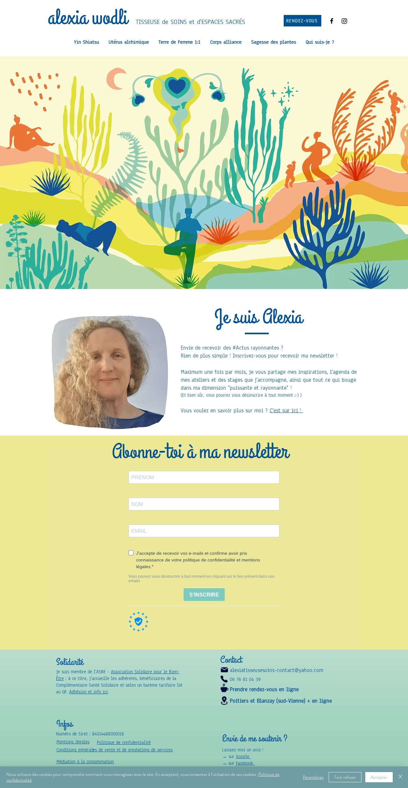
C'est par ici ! (286, 410)
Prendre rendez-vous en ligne (264, 689)
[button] (85, 762)
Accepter (379, 777)
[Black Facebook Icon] (331, 21)
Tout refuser (345, 777)
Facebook (245, 763)
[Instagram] (344, 21)
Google (243, 757)
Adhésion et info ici (88, 692)
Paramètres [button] (313, 777)
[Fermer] (400, 777)
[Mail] (224, 670)
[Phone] (224, 679)
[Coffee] (224, 688)
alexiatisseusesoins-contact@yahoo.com (276, 670)
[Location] (224, 700)
